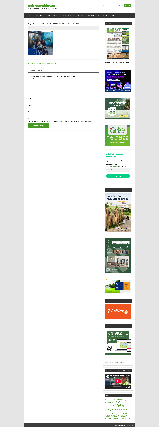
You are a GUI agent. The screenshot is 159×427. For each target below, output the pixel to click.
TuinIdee (127, 415)
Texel (114, 415)
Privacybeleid (129, 425)
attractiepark (118, 400)
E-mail (30, 105)
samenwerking (111, 413)
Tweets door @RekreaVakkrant (115, 362)
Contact (114, 16)
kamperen (107, 409)
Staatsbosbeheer (108, 415)
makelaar (121, 410)
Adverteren (102, 16)
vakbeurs (109, 418)
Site (29, 112)
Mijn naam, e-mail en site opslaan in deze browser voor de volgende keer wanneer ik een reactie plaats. (60, 121)
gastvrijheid (113, 406)
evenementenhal (109, 405)
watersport (124, 418)
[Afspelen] (107, 387)
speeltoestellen (121, 414)
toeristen (122, 415)
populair (116, 412)
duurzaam (109, 403)
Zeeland (129, 418)
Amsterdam (108, 400)
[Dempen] (126, 387)
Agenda (80, 16)
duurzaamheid (117, 403)
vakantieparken (122, 416)
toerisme (117, 415)
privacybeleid (114, 166)
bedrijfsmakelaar (127, 400)
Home (28, 16)
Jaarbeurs (126, 408)
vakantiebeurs (113, 416)
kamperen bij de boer (115, 409)
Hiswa (110, 408)
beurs (113, 401)
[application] (118, 381)
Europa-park (124, 403)
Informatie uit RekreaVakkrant (45, 16)
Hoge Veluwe (115, 408)
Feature (118, 404)
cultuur (123, 401)
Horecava (120, 408)
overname (110, 412)
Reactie (31, 78)
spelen (127, 414)
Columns (91, 16)
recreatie (120, 412)
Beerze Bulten (108, 401)
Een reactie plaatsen (34, 28)
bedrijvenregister (67, 16)
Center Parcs (118, 401)
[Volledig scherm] (129, 387)
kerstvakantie (124, 409)
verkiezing (118, 418)
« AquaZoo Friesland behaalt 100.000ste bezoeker (42, 63)
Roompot (125, 412)
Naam (30, 98)
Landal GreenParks (114, 410)
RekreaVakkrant (41, 5)
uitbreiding (107, 416)
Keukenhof (107, 410)
